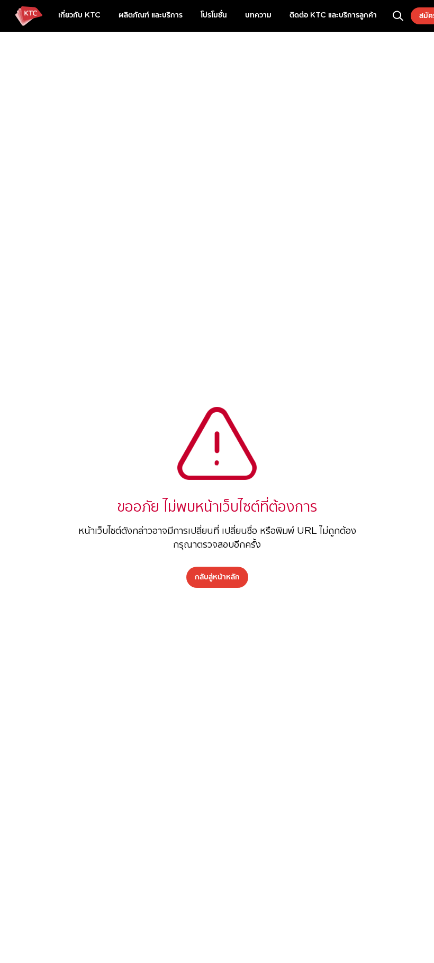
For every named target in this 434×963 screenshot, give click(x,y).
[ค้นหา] (398, 15)
